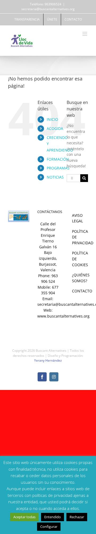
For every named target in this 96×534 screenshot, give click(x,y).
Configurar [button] (48, 526)
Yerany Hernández (48, 360)
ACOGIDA (55, 128)
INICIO (52, 119)
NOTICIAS (55, 177)
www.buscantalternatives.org (63, 316)
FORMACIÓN (58, 159)
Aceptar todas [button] (24, 516)
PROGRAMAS (58, 168)
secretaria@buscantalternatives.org (48, 9)
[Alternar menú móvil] (85, 34)
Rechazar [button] (77, 516)
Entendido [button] (52, 516)
